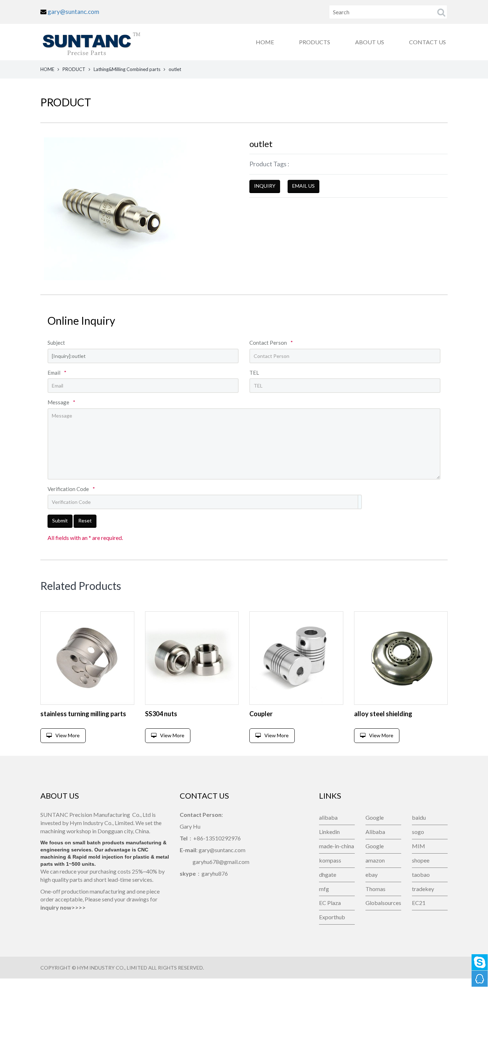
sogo (418, 831)
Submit (60, 520)
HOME (265, 42)
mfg (324, 888)
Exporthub (332, 917)
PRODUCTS (314, 42)
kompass (330, 860)
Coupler (261, 714)
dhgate (327, 874)
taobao (421, 874)
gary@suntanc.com (73, 11)
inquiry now (55, 907)
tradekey (423, 888)
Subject (56, 342)
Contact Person (271, 342)
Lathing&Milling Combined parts (127, 69)
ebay (371, 874)
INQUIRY (264, 186)
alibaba (328, 817)
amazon (375, 860)
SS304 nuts (161, 714)
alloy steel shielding (383, 714)
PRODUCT (74, 69)
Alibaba (375, 831)
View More (67, 735)
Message (61, 402)
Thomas (375, 888)
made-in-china (336, 846)
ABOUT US (369, 42)
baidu (419, 817)
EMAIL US (303, 186)
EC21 (418, 902)
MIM (418, 846)
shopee (420, 860)
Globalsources (383, 902)
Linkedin (329, 831)
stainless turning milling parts (83, 714)
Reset (85, 520)
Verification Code (71, 489)
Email (57, 372)
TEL (254, 372)
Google (374, 817)
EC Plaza (330, 902)
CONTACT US (427, 42)
